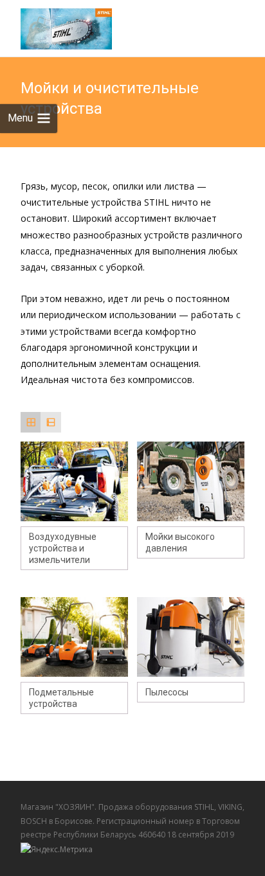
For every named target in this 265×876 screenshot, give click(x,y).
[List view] (50, 422)
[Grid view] (31, 422)
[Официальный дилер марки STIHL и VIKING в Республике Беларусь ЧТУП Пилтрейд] (56, 25)
